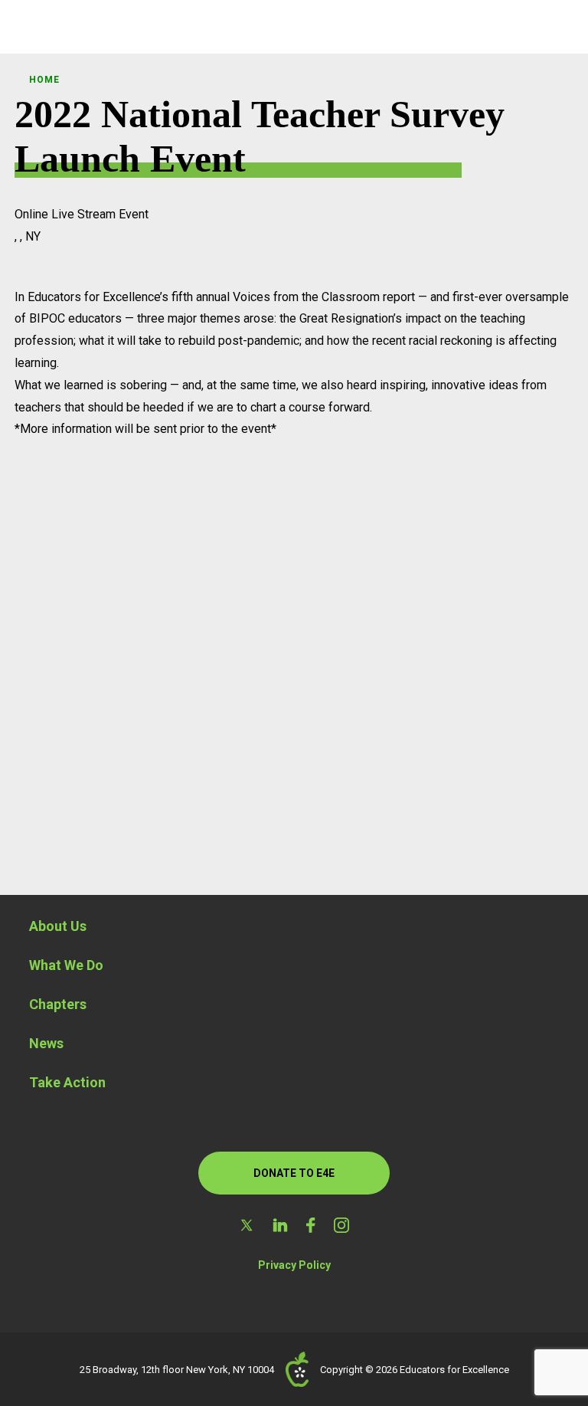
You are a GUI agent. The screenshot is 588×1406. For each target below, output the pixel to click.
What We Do (66, 965)
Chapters (58, 1004)
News (46, 1043)
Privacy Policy (294, 1265)
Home (44, 79)
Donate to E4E (294, 1173)
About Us (58, 926)
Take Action (67, 1082)
